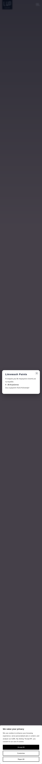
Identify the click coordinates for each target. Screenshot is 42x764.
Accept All (21, 747)
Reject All (21, 759)
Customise (21, 753)
